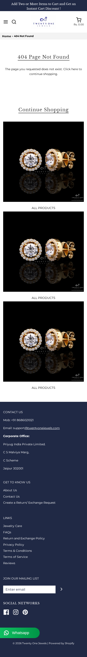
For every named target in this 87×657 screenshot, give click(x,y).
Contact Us (11, 496)
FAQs (7, 532)
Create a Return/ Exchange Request (29, 503)
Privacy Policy (13, 545)
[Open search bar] (15, 22)
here (74, 69)
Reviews (9, 563)
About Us (10, 490)
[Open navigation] (5, 22)
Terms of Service (15, 557)
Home (6, 36)
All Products (43, 208)
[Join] (61, 589)
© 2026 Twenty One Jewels (30, 643)
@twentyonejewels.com (42, 428)
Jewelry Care (12, 526)
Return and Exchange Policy (24, 538)
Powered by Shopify (61, 643)
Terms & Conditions (17, 551)
